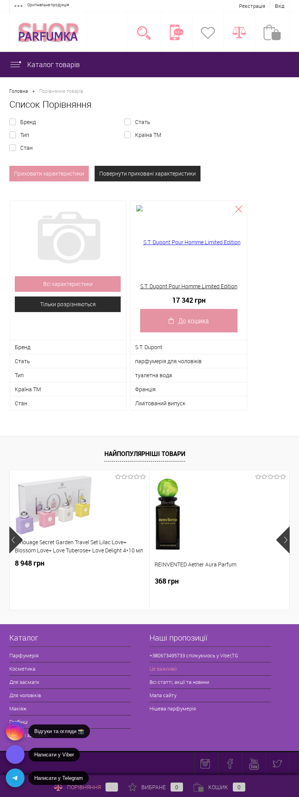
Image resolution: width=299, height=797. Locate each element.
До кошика (193, 320)
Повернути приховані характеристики (147, 173)
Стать (142, 122)
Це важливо (163, 668)
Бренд (28, 122)
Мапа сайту (163, 695)
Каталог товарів (53, 64)
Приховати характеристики (49, 173)
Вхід (280, 5)
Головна (18, 91)
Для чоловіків (25, 695)
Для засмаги (24, 681)
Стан (26, 147)
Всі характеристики (68, 284)
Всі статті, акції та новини (179, 681)
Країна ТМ (148, 134)
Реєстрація (252, 5)
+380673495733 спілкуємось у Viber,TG (194, 655)
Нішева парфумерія (173, 708)
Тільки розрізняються (68, 304)
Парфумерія (24, 655)
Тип (24, 134)
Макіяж (17, 708)
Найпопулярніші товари (144, 453)
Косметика (22, 668)
